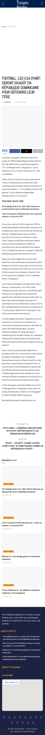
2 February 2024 (20, 102)
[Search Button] (42, 4)
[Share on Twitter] (26, 151)
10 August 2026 (7, 529)
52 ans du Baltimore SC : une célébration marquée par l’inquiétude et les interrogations (21, 591)
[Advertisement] (22, 52)
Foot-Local (8, 484)
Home (4, 27)
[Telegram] (17, 722)
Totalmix (7, 102)
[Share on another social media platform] (38, 151)
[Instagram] (30, 717)
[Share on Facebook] (14, 151)
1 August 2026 (6, 596)
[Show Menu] (3, 4)
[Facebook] (4, 717)
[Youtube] (35, 717)
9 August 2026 (6, 562)
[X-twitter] (25, 717)
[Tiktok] (12, 722)
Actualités (12, 27)
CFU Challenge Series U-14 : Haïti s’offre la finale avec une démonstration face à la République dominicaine (22, 490)
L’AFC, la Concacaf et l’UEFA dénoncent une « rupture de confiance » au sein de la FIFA (22, 524)
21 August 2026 (7, 495)
